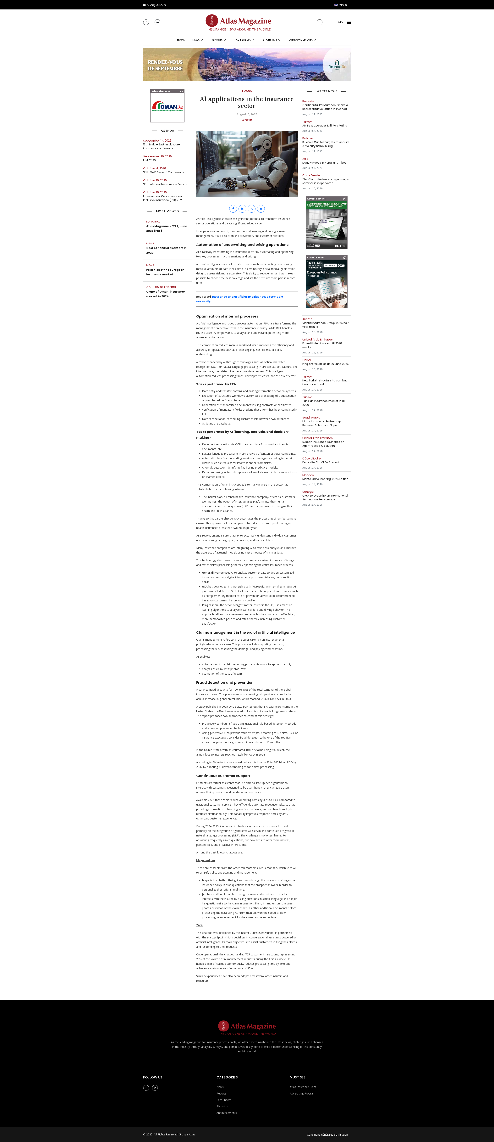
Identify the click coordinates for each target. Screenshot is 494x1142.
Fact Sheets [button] (242, 40)
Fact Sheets (224, 1100)
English (343, 5)
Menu (341, 22)
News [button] (196, 40)
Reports (221, 1093)
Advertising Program (302, 1093)
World (247, 120)
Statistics (222, 1106)
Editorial (153, 221)
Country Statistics (161, 287)
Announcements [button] (301, 40)
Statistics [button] (270, 40)
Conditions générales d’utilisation (327, 1134)
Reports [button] (217, 40)
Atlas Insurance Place (303, 1087)
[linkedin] (157, 22)
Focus (247, 91)
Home (181, 40)
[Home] (238, 21)
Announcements (227, 1113)
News (150, 243)
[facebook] (146, 22)
